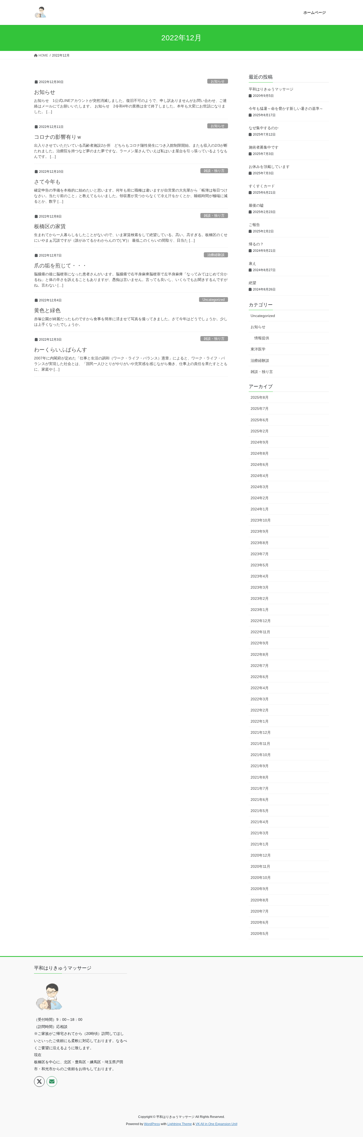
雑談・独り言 (214, 171)
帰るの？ (256, 244)
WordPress (152, 1124)
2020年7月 (260, 911)
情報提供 (261, 338)
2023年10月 (261, 520)
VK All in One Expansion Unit (216, 1124)
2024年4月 (260, 476)
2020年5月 (260, 933)
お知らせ (218, 81)
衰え (252, 263)
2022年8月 (260, 654)
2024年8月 (260, 453)
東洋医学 (258, 349)
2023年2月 (260, 598)
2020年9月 (260, 889)
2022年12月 (261, 621)
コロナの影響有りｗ (58, 137)
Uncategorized (213, 300)
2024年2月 (260, 498)
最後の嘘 (256, 205)
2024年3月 (260, 487)
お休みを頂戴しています (269, 166)
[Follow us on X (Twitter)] (39, 1081)
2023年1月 (260, 609)
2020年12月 (261, 855)
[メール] (52, 1081)
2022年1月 (260, 721)
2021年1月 (260, 844)
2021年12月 (261, 732)
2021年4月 (260, 822)
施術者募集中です (263, 147)
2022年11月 (260, 632)
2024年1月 (260, 509)
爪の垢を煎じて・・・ (60, 265)
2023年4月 (260, 576)
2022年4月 (260, 688)
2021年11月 (260, 743)
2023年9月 (260, 531)
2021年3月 (260, 833)
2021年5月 (260, 811)
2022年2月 (260, 710)
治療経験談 (216, 255)
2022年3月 (260, 699)
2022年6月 (260, 677)
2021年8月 (260, 777)
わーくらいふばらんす (60, 350)
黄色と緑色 (47, 310)
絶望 (252, 283)
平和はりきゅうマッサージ (271, 89)
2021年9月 (260, 766)
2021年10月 (261, 755)
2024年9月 (260, 442)
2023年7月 (260, 554)
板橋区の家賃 (50, 226)
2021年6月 (260, 799)
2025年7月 (260, 408)
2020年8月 (260, 900)
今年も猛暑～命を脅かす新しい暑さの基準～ (286, 108)
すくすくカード (262, 186)
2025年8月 (260, 397)
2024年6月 (260, 464)
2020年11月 (260, 866)
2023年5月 (260, 565)
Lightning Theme (179, 1124)
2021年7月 (260, 788)
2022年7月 (260, 665)
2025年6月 (260, 420)
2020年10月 (261, 877)
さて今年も (47, 182)
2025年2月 (260, 431)
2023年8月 (260, 543)
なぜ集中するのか (263, 128)
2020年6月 (260, 922)
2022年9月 (260, 643)
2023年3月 (260, 587)
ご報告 (254, 225)
